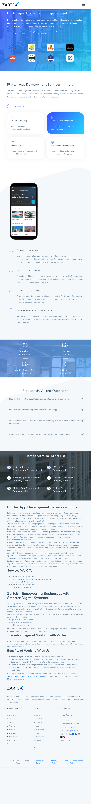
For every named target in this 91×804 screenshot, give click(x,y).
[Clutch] (64, 737)
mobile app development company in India (25, 676)
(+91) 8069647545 (73, 727)
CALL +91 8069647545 (45, 34)
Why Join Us (65, 740)
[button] (84, 5)
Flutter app (29, 561)
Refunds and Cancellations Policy (72, 762)
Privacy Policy (54, 762)
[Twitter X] (61, 737)
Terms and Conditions (40, 762)
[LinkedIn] (73, 734)
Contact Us (19, 107)
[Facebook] (76, 734)
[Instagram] (79, 734)
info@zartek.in (72, 731)
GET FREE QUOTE (19, 34)
